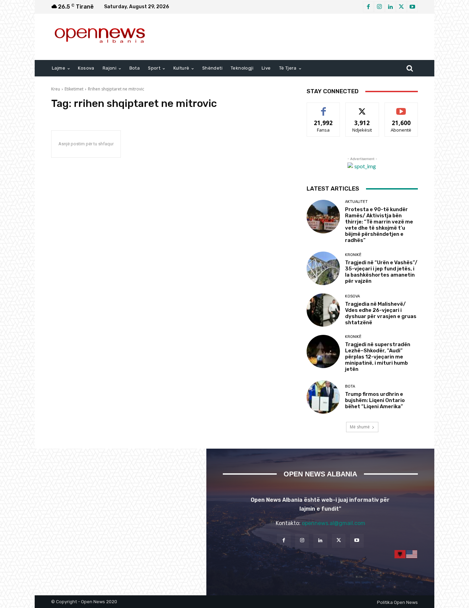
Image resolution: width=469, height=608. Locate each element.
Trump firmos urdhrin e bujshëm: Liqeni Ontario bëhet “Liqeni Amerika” (375, 400)
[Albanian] (400, 554)
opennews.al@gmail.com (333, 523)
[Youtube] (412, 6)
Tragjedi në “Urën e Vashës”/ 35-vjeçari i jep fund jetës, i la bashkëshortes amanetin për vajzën (381, 271)
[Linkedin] (390, 6)
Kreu (55, 89)
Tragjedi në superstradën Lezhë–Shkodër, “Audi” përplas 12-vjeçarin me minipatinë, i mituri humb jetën (377, 356)
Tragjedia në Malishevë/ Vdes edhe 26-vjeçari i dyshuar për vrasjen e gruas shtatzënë (380, 313)
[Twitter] (401, 6)
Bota (350, 386)
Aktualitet (356, 202)
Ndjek (362, 107)
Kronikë (353, 255)
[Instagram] (379, 6)
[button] (409, 68)
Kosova (352, 296)
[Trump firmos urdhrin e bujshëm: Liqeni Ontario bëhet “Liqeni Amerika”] (323, 397)
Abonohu (401, 107)
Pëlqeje (323, 107)
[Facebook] (368, 6)
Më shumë (360, 427)
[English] (412, 554)
